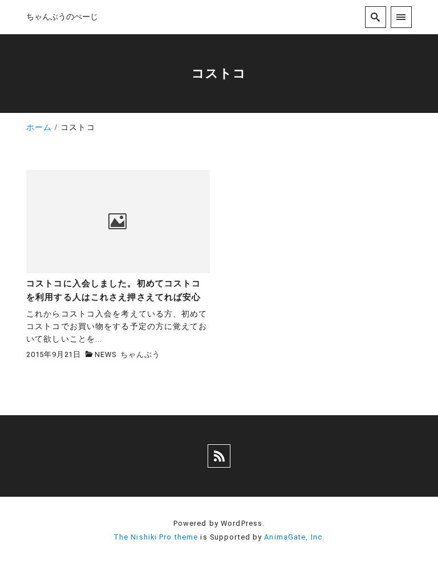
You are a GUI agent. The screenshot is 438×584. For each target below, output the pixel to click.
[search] (375, 16)
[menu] (401, 16)
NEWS (105, 354)
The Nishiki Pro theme (155, 537)
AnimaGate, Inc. (294, 537)
